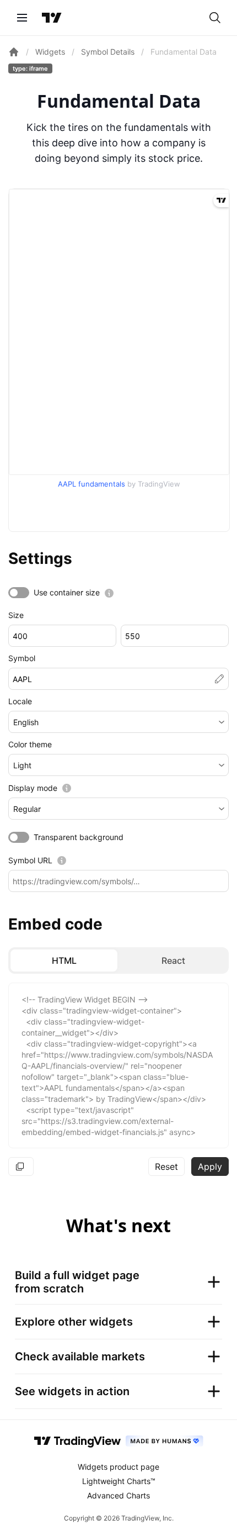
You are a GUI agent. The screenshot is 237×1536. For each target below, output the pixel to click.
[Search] (215, 18)
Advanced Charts (118, 1495)
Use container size (67, 592)
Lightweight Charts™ (118, 1481)
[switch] (18, 592)
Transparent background (78, 837)
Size (16, 615)
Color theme (30, 744)
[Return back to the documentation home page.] (13, 51)
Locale (20, 701)
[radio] (63, 960)
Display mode (32, 788)
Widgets (50, 51)
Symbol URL (30, 860)
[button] (118, 722)
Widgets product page (118, 1466)
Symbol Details (107, 51)
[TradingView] (52, 18)
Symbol (21, 658)
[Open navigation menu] (22, 18)
